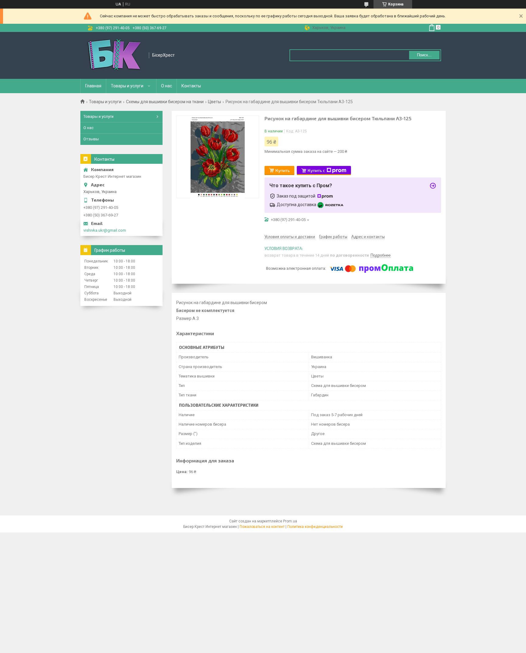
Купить (282, 170)
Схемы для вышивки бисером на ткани (165, 101)
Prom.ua (290, 521)
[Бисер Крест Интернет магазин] (115, 55)
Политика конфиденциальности (315, 527)
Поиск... (424, 55)
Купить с (316, 170)
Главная (93, 85)
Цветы (214, 101)
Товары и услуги (127, 85)
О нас (166, 85)
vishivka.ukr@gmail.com (104, 230)
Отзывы (91, 139)
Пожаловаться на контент (262, 527)
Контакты (191, 85)
